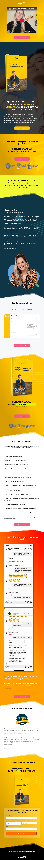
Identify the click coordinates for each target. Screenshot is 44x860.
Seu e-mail (8, 826)
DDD (7, 820)
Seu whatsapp (25, 820)
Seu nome (8, 815)
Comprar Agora (22, 37)
